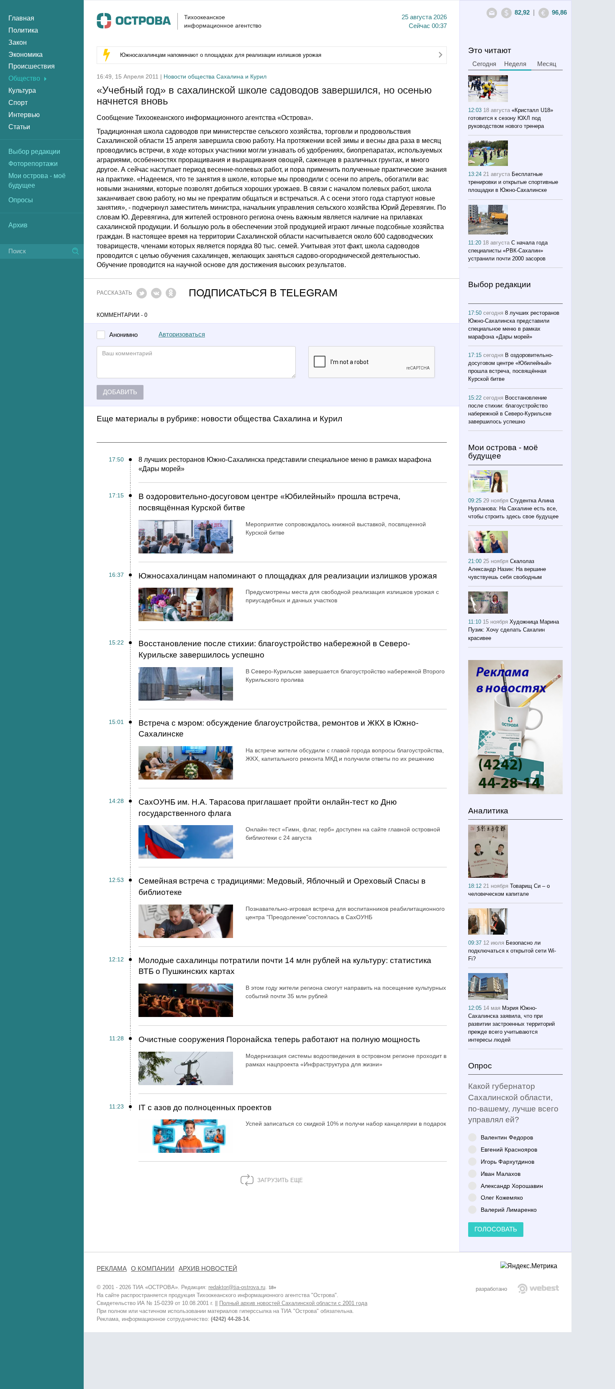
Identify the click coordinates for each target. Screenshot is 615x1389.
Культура (22, 90)
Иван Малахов (500, 1173)
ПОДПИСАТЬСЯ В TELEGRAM (263, 293)
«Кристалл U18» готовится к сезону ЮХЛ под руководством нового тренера (510, 118)
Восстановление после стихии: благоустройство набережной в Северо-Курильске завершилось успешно (274, 649)
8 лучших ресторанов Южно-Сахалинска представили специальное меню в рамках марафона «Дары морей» (284, 464)
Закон (17, 42)
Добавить (120, 392)
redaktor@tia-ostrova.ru (236, 1287)
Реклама (112, 1268)
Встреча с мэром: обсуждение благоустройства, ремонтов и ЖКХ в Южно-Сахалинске (278, 729)
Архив (18, 225)
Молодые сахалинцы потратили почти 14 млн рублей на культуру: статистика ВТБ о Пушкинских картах (284, 966)
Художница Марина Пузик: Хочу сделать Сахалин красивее (513, 630)
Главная (21, 18)
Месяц (546, 64)
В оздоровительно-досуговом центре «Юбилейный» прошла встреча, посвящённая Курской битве (269, 502)
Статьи (19, 126)
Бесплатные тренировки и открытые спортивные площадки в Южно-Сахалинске (513, 182)
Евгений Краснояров (509, 1149)
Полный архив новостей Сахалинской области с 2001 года (293, 1303)
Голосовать (495, 1229)
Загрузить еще (279, 1180)
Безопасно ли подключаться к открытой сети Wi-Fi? (512, 951)
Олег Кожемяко (502, 1197)
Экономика (25, 54)
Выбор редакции (34, 151)
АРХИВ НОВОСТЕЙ (208, 1268)
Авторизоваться (182, 334)
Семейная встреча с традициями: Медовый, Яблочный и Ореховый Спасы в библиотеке (281, 887)
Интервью (24, 114)
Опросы (20, 200)
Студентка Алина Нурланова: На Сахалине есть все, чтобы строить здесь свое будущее (513, 508)
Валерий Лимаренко (509, 1209)
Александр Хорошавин (512, 1186)
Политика (23, 30)
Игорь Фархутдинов (507, 1161)
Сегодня (484, 64)
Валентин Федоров (507, 1137)
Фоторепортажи (33, 163)
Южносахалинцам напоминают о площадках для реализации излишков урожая (220, 55)
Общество (24, 78)
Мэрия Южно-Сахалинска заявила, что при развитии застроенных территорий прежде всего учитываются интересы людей (511, 1024)
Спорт (18, 102)
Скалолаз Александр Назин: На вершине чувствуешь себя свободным (507, 569)
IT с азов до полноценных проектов (205, 1107)
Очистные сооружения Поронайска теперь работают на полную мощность (279, 1039)
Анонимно (123, 335)
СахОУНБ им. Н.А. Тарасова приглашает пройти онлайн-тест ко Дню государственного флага (267, 808)
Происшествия (31, 66)
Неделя (515, 64)
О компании (152, 1268)
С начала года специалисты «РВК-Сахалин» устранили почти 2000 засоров (508, 251)
